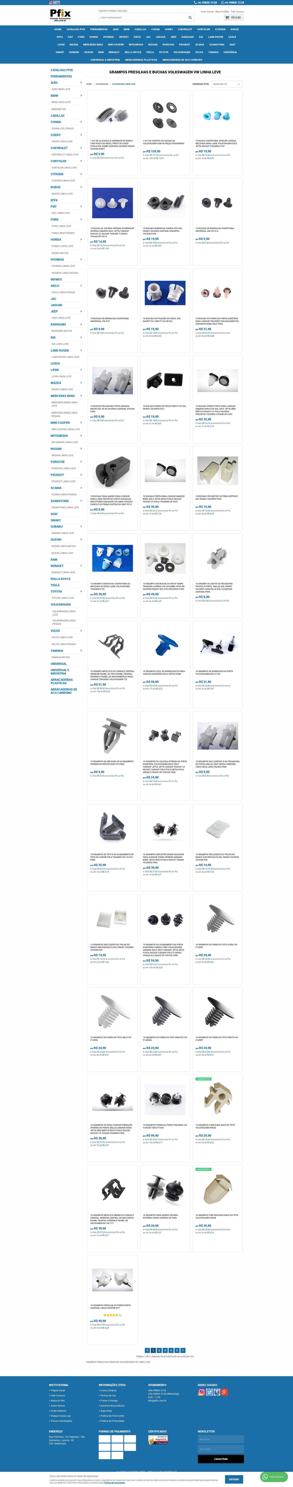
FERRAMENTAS (99, 29)
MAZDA (74, 44)
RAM (101, 52)
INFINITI (124, 36)
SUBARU (74, 52)
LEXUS (232, 36)
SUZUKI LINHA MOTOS (64, 546)
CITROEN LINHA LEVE (63, 180)
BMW (127, 29)
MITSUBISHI (136, 44)
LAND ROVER (215, 36)
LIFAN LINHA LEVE (62, 376)
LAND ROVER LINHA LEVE (65, 357)
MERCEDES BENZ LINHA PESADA (64, 414)
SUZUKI (88, 52)
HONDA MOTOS (60, 252)
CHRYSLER (203, 29)
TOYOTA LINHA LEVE (63, 597)
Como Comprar (109, 1390)
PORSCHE (168, 44)
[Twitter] (54, 2)
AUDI (116, 29)
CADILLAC (140, 29)
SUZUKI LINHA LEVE (62, 553)
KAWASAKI (187, 36)
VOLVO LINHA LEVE (62, 637)
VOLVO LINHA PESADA (64, 644)
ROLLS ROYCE (133, 52)
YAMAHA (213, 52)
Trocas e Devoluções (61, 1420)
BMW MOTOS (59, 109)
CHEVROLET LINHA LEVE (65, 154)
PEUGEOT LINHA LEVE (64, 481)
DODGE (235, 29)
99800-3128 (207, 2)
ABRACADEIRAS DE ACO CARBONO (182, 59)
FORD (81, 36)
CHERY (169, 29)
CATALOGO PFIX (76, 29)
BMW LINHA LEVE (61, 102)
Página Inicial (58, 1390)
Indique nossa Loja (61, 1415)
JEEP (173, 36)
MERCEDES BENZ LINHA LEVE (64, 404)
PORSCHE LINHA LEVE (64, 468)
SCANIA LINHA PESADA (64, 494)
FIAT (70, 36)
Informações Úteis (112, 1385)
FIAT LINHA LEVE (61, 213)
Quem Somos (207, 11)
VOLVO (199, 52)
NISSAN (153, 44)
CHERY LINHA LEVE (62, 141)
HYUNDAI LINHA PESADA (65, 272)
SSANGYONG (216, 44)
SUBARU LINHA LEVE (63, 533)
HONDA (94, 36)
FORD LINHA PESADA (63, 233)
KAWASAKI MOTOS (62, 330)
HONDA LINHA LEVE (62, 246)
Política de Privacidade (112, 1420)
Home (58, 29)
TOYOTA (164, 52)
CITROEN (220, 29)
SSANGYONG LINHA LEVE (65, 507)
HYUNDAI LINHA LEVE (63, 266)
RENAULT (114, 52)
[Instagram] (51, 2)
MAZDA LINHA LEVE (62, 389)
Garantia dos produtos (112, 1405)
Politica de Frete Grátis (112, 1415)
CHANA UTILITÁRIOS (63, 128)
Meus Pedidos (222, 11)
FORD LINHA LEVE (61, 226)
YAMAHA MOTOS (61, 657)
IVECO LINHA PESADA (63, 292)
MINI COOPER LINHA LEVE (66, 429)
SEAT (232, 44)
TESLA (150, 52)
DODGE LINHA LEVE (62, 193)
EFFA (60, 36)
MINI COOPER (116, 44)
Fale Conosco (237, 11)
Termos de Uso (108, 1395)
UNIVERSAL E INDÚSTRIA (105, 59)
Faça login (122, 10)
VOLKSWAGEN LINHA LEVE (64, 613)
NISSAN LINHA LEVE (62, 455)
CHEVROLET (185, 29)
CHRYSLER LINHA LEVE (64, 167)
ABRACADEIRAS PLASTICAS (141, 59)
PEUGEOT (184, 44)
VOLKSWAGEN (182, 52)
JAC (148, 36)
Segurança (106, 1410)
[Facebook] (58, 2)
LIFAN (61, 44)
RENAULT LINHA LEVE (63, 572)
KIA (201, 36)
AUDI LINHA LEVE (61, 89)
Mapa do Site (58, 1400)
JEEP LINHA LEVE (61, 317)
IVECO (137, 36)
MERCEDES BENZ (93, 44)
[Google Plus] (224, 1392)
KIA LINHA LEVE (60, 343)
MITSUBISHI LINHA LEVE (65, 442)
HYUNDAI (108, 36)
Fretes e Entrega (109, 1400)
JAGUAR (160, 36)
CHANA (155, 29)
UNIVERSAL (230, 52)
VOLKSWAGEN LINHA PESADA (64, 622)
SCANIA (199, 44)
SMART (60, 52)
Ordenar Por (200, 84)
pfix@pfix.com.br (157, 1400)
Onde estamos (58, 1410)
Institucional (59, 1385)
